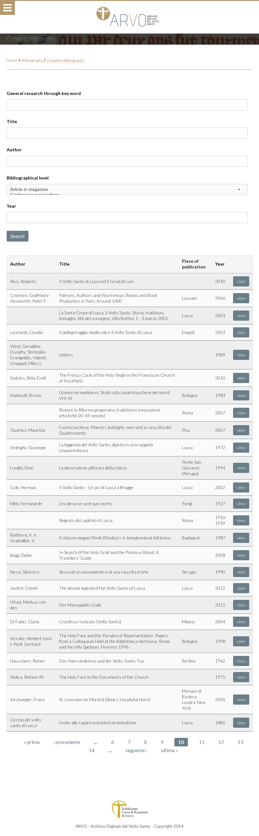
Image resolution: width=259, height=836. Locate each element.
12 (221, 742)
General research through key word (44, 93)
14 (91, 750)
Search (17, 236)
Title (12, 121)
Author (14, 149)
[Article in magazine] (127, 189)
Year (11, 206)
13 (240, 742)
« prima (31, 742)
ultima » (169, 750)
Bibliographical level (28, 177)
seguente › (136, 750)
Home (12, 60)
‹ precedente (66, 742)
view (241, 281)
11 (202, 742)
